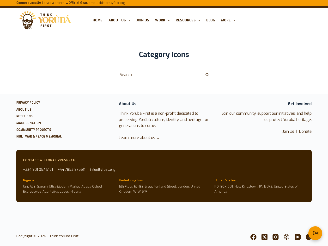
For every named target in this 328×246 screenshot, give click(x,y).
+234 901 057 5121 (38, 169)
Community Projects (33, 130)
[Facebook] (253, 237)
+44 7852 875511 (71, 169)
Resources (186, 20)
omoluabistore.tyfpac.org (96, 3)
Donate (305, 131)
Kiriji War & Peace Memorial (39, 137)
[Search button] (207, 74)
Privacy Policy (28, 103)
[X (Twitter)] (264, 237)
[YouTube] (298, 237)
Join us (142, 20)
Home (98, 20)
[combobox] (159, 74)
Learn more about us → (139, 137)
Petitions (24, 116)
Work (160, 20)
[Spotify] (309, 237)
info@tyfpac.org (102, 169)
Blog (210, 20)
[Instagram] (276, 237)
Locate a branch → (42, 3)
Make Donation (28, 123)
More (226, 20)
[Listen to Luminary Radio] (315, 233)
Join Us (288, 131)
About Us (117, 20)
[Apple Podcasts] (287, 237)
